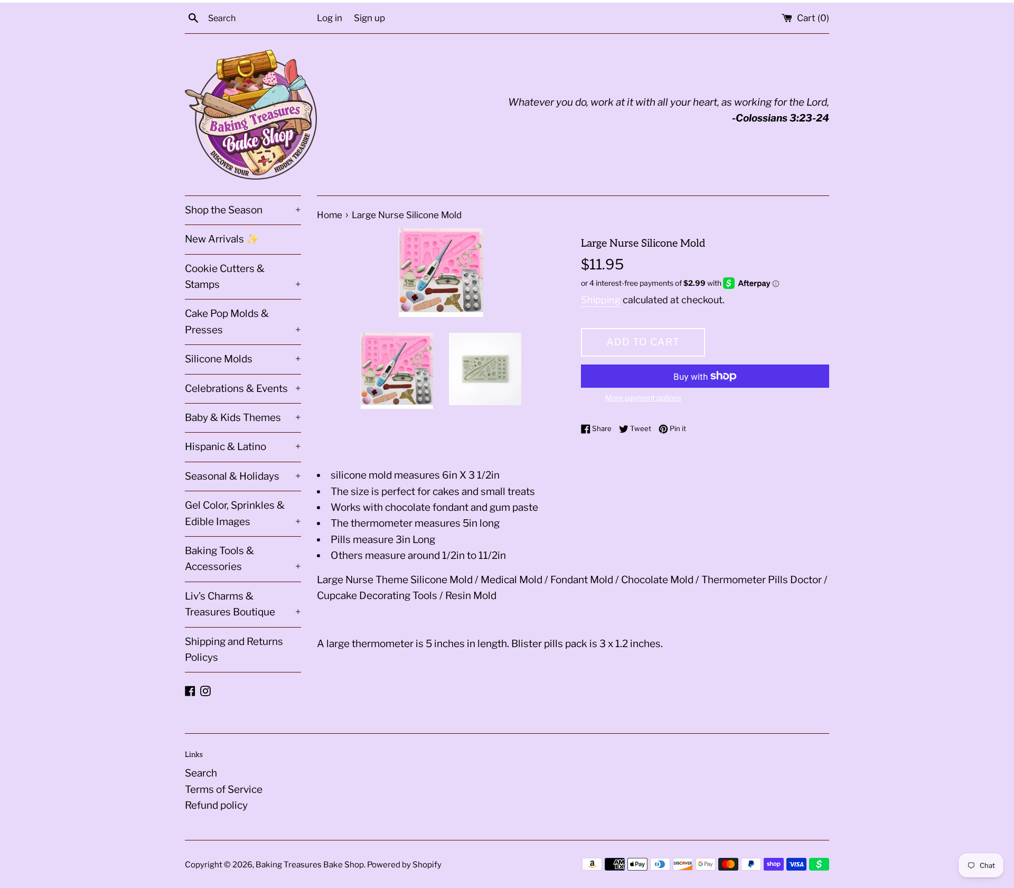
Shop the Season (243, 210)
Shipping (601, 299)
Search (201, 773)
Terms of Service (223, 789)
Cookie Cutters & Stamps (243, 277)
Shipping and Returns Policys (234, 649)
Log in (329, 17)
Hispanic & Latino (243, 447)
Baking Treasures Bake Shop (310, 864)
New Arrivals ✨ (222, 239)
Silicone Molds (243, 359)
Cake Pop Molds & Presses (243, 321)
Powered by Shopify (404, 864)
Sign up (369, 17)
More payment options (643, 397)
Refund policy (216, 805)
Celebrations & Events (243, 388)
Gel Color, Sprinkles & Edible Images (243, 513)
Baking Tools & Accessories (243, 559)
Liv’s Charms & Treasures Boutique (243, 604)
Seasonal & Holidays (243, 476)
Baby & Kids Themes (243, 418)
